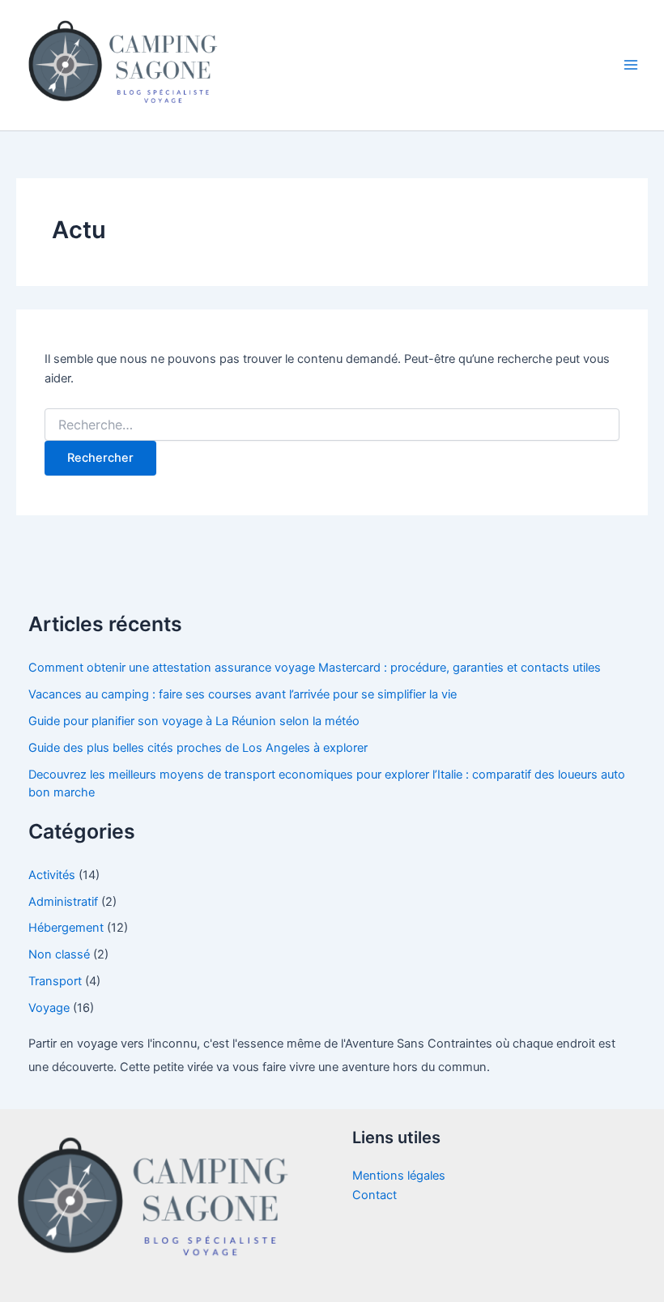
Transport (55, 981)
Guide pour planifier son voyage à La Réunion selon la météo (194, 721)
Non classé (59, 954)
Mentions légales (398, 1175)
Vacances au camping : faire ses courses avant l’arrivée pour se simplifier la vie (242, 694)
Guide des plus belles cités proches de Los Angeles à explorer (198, 748)
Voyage (49, 1008)
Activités (51, 875)
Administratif (63, 901)
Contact (374, 1195)
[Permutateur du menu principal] (631, 66)
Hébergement (66, 927)
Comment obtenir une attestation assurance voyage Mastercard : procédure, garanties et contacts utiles (314, 667)
